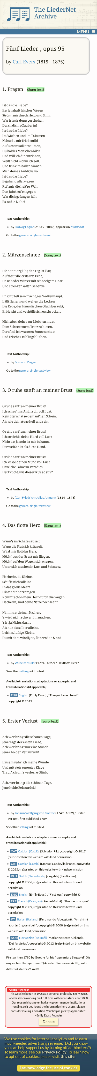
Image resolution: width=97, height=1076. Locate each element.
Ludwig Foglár (24, 227)
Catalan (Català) (29, 851)
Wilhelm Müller (25, 663)
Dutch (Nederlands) (32, 876)
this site (67, 1056)
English (23, 695)
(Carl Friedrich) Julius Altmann (35, 497)
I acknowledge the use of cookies (48, 1068)
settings (24, 671)
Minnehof (77, 227)
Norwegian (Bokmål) (33, 938)
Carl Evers (24, 61)
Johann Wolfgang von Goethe (35, 813)
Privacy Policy (54, 1052)
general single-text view (34, 235)
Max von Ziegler (25, 362)
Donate (49, 1022)
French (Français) (30, 901)
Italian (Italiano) (28, 919)
